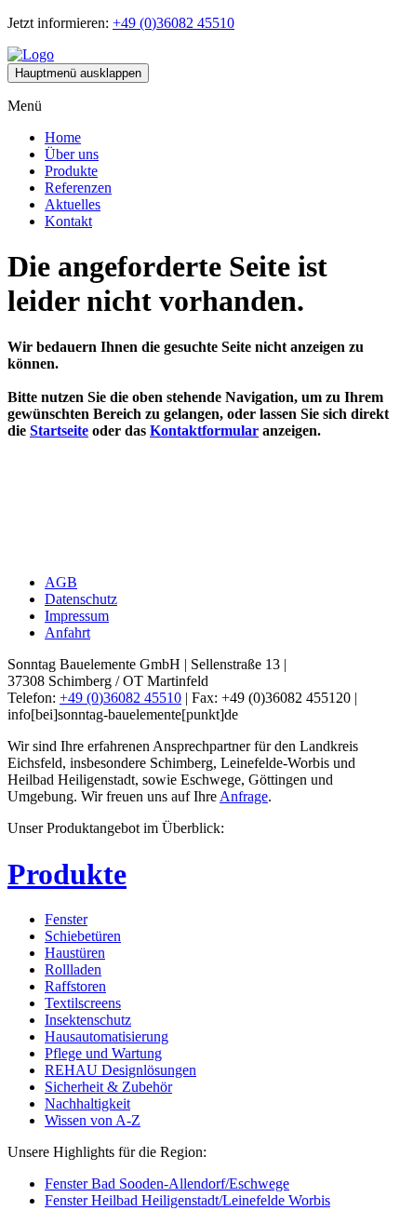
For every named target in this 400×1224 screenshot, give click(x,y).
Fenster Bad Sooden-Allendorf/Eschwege (167, 1183)
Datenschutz (81, 599)
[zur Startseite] (30, 54)
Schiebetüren (83, 936)
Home (63, 137)
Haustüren (75, 953)
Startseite (59, 430)
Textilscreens (83, 1003)
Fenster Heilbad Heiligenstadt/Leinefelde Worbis (187, 1200)
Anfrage (244, 796)
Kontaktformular (204, 430)
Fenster (66, 919)
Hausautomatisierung (106, 1036)
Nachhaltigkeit (87, 1103)
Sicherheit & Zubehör (108, 1087)
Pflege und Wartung (103, 1053)
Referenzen (78, 187)
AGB (61, 582)
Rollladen (73, 969)
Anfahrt (67, 632)
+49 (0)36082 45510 (173, 23)
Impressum (77, 616)
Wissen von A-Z (92, 1120)
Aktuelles (72, 204)
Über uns (72, 154)
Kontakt (68, 221)
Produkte (71, 171)
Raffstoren (75, 986)
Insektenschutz (88, 1020)
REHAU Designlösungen (120, 1070)
